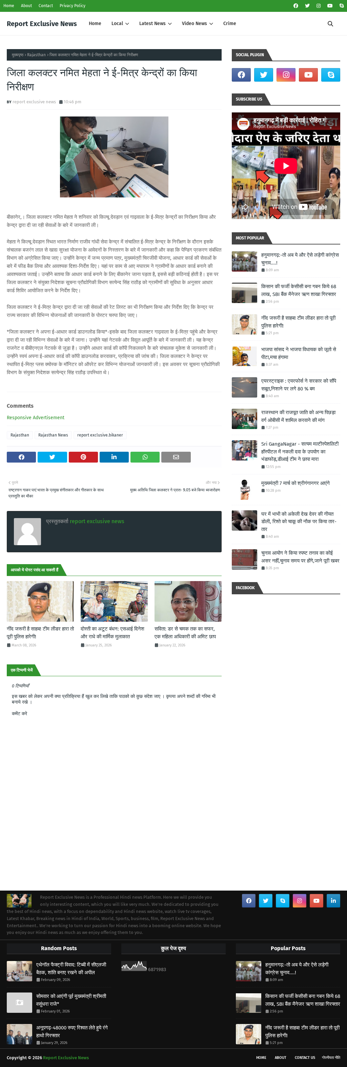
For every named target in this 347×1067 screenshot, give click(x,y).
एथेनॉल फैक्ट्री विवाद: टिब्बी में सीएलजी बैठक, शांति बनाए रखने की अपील (71, 969)
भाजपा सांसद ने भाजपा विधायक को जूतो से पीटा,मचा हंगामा (298, 353)
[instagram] (318, 6)
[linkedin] (333, 901)
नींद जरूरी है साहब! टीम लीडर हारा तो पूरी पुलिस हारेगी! (40, 633)
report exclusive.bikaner (100, 435)
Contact (46, 5)
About (26, 5)
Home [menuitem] (95, 23)
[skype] (341, 6)
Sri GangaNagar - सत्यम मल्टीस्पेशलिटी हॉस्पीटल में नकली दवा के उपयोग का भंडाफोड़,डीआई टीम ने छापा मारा (300, 451)
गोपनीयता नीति (331, 1057)
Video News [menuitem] (194, 23)
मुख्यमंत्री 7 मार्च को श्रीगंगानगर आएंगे (295, 483)
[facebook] (296, 6)
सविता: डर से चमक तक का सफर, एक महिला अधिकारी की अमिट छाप (185, 633)
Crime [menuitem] (229, 23)
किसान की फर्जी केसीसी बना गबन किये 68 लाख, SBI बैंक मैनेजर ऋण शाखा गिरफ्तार (298, 290)
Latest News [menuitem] (152, 23)
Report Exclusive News (42, 24)
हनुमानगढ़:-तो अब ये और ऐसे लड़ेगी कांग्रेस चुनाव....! (300, 259)
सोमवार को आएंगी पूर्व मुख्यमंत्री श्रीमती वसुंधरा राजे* (71, 1000)
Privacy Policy (72, 5)
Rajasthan (36, 54)
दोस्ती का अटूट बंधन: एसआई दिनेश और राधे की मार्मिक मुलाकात (112, 633)
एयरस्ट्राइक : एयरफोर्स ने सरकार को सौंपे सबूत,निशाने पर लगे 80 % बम (298, 385)
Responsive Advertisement (35, 418)
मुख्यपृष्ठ (17, 54)
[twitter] (307, 6)
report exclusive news (34, 101)
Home (8, 5)
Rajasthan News (53, 435)
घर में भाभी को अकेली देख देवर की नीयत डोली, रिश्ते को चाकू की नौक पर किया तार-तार (298, 521)
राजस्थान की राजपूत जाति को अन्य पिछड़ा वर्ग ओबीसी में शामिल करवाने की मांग (298, 416)
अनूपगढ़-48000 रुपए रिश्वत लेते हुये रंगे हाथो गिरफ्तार (72, 1032)
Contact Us (305, 1057)
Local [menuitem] (117, 23)
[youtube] (330, 6)
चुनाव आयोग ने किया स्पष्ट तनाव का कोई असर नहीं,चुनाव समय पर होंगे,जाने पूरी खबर (300, 557)
